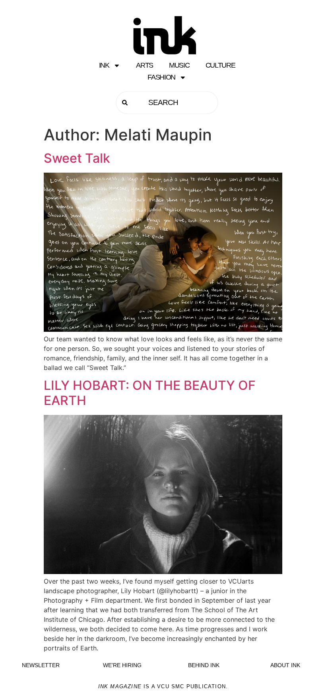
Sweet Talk (77, 158)
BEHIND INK (203, 665)
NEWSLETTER (41, 665)
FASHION (161, 77)
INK (104, 65)
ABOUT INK (285, 665)
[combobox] (167, 102)
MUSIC (179, 65)
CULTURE (220, 65)
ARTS (144, 65)
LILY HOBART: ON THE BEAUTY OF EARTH (150, 393)
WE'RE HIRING (122, 665)
